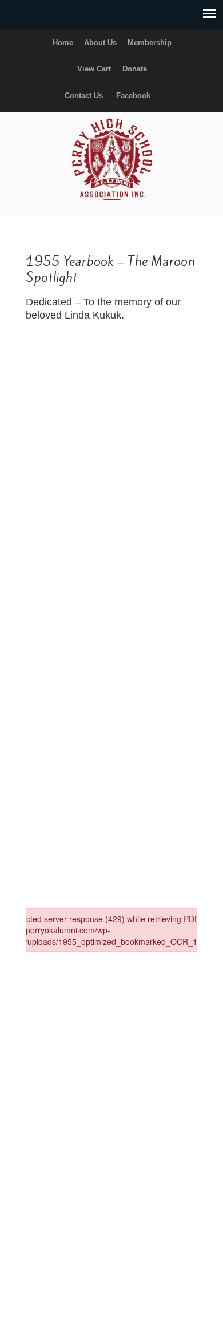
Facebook (133, 95)
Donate (134, 69)
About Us (100, 42)
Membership (150, 42)
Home (63, 42)
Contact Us (84, 95)
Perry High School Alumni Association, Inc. (111, 159)
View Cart (94, 69)
